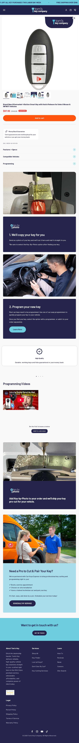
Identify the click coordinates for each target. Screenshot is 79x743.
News (59, 662)
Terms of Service (12, 718)
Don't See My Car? (39, 666)
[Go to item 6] (41, 95)
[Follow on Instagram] (37, 731)
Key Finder (36, 658)
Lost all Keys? (37, 662)
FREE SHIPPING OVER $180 (62, 2)
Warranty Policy (12, 723)
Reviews (60, 658)
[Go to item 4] (27, 95)
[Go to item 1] (6, 95)
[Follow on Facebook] (32, 731)
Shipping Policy (12, 714)
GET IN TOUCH (40, 633)
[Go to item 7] (48, 95)
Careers (60, 666)
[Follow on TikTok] (47, 731)
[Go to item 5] (34, 95)
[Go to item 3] (20, 95)
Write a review (39, 431)
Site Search (61, 671)
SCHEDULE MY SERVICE (22, 603)
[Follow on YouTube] (42, 731)
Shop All (35, 653)
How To (60, 653)
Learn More (17, 329)
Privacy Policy (11, 705)
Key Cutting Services (40, 671)
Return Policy (11, 710)
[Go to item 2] (13, 95)
